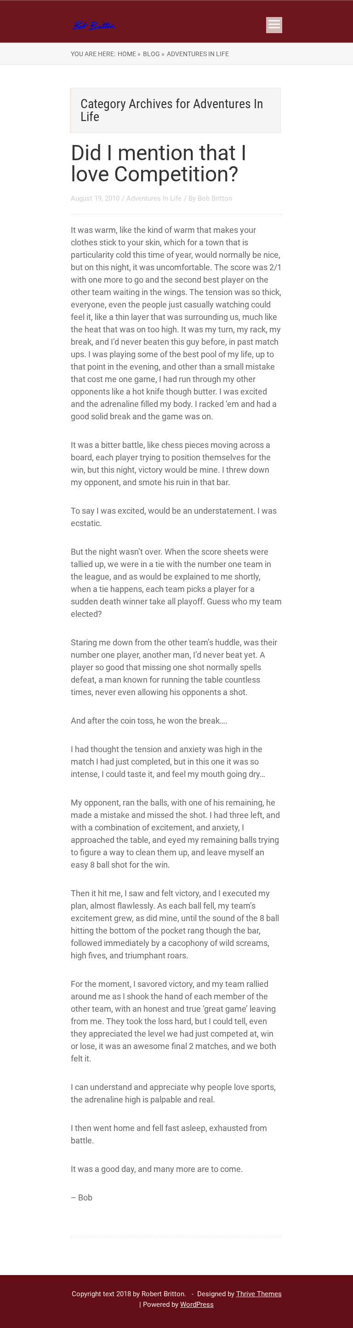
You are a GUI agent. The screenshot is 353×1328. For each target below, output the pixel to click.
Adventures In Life (154, 198)
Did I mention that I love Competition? (159, 163)
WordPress (197, 1304)
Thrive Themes (259, 1294)
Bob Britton (215, 198)
